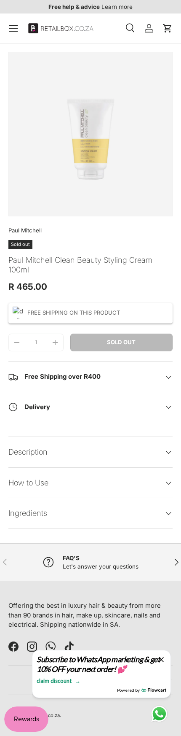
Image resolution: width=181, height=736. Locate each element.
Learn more (117, 6)
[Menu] (13, 28)
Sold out (121, 342)
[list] (90, 134)
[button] (167, 28)
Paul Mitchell (25, 230)
